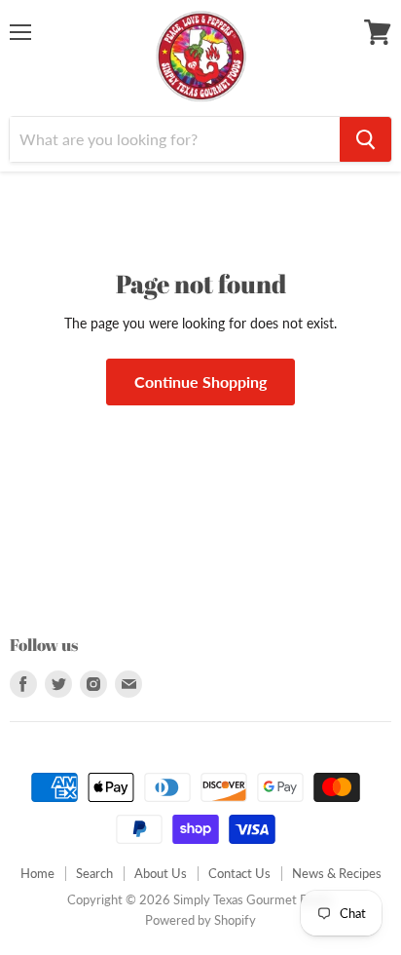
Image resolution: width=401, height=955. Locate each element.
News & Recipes (337, 873)
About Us (160, 873)
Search (94, 873)
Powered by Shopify (200, 920)
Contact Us (239, 873)
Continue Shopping (200, 381)
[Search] (365, 139)
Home (37, 873)
